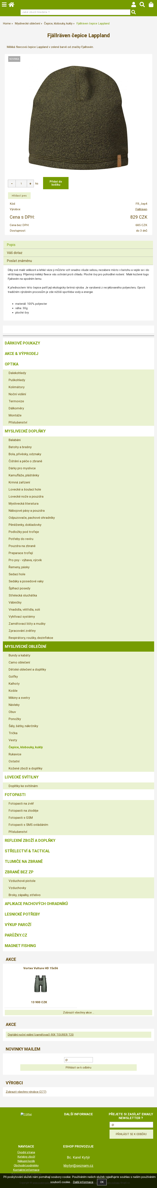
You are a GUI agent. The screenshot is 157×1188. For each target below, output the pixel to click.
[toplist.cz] (26, 1114)
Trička (13, 733)
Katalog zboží (26, 1156)
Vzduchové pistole (22, 881)
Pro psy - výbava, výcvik (25, 560)
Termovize (16, 401)
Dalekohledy (17, 373)
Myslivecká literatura (23, 503)
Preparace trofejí (21, 553)
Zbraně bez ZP (19, 872)
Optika (11, 364)
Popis (11, 245)
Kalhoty (14, 683)
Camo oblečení (19, 662)
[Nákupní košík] (153, 5)
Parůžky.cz (16, 935)
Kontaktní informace (26, 1170)
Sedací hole (17, 574)
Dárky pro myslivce (22, 468)
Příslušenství (18, 422)
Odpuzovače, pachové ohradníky (32, 518)
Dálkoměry (16, 408)
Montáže (15, 415)
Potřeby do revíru (21, 539)
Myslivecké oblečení (25, 646)
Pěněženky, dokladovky (25, 525)
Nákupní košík (26, 1161)
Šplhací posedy (19, 588)
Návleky (14, 705)
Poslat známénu (19, 261)
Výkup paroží (18, 924)
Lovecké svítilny (22, 777)
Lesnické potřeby (22, 914)
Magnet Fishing (20, 945)
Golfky (13, 676)
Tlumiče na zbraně (24, 861)
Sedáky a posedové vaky (26, 581)
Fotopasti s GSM (21, 817)
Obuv (12, 712)
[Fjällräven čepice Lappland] (78, 118)
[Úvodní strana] (13, 5)
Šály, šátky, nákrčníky (23, 726)
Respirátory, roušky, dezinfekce (31, 638)
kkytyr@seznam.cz (78, 1166)
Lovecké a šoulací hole (25, 489)
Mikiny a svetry (19, 698)
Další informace (83, 1182)
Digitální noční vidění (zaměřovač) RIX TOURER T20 (41, 1034)
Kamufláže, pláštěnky (24, 475)
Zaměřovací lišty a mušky (27, 624)
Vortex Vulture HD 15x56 (40, 968)
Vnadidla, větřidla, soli (24, 609)
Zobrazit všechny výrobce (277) (26, 1091)
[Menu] (4, 4)
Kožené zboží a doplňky (25, 768)
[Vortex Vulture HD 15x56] (40, 983)
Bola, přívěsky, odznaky (25, 454)
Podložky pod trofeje (24, 532)
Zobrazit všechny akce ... (78, 1012)
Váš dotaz (14, 253)
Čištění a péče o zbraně (25, 461)
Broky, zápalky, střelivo (25, 895)
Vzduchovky (17, 888)
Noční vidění (17, 394)
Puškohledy (17, 380)
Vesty (13, 740)
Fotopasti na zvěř (21, 803)
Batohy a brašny (20, 447)
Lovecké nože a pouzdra (26, 496)
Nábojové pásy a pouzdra (27, 510)
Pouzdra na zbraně (22, 546)
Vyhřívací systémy (22, 616)
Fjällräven (141, 209)
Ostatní (14, 761)
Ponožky (15, 719)
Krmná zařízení (19, 482)
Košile (13, 691)
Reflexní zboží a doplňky (30, 840)
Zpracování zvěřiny (22, 631)
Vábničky (15, 602)
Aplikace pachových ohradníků (36, 903)
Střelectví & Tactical (27, 851)
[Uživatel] (135, 5)
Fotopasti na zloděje (23, 810)
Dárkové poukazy (22, 343)
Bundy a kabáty (19, 655)
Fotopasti (15, 794)
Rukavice (15, 754)
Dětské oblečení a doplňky (27, 669)
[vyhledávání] (144, 5)
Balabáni (15, 440)
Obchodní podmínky (26, 1165)
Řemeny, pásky (19, 567)
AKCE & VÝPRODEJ (21, 353)
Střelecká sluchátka (23, 595)
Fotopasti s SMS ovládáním (28, 825)
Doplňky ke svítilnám (23, 786)
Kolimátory (17, 387)
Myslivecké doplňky (25, 431)
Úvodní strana (26, 1152)
